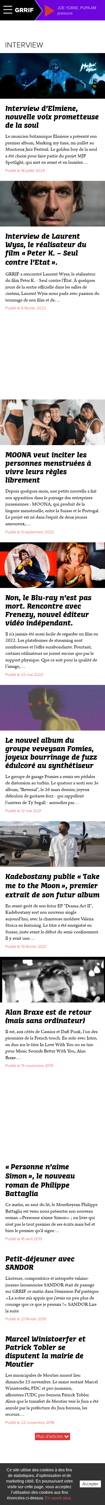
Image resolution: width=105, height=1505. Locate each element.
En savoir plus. (58, 1498)
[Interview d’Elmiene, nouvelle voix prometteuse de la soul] (52, 96)
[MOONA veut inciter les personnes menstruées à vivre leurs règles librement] (52, 443)
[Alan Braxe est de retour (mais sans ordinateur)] (52, 1000)
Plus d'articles (50, 1436)
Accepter (90, 1484)
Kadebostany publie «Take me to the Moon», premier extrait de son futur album (52, 886)
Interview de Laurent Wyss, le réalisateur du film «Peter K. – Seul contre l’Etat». (45, 250)
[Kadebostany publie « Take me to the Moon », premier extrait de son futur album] (52, 864)
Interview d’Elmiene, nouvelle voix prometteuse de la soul (52, 117)
